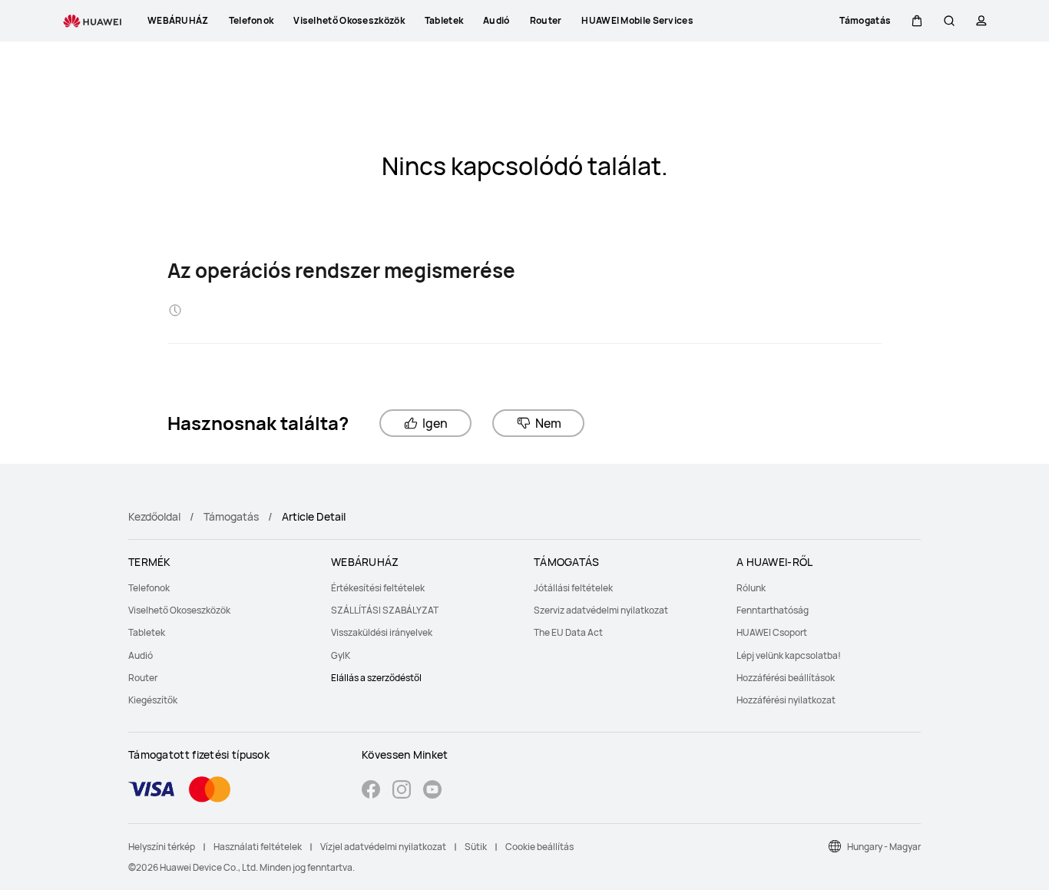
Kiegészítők (152, 699)
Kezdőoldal (154, 516)
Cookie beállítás (539, 846)
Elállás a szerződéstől (376, 677)
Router (142, 677)
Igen (435, 423)
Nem (548, 423)
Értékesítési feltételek (378, 587)
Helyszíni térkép (161, 846)
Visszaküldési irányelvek (381, 632)
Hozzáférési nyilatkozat (786, 699)
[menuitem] (220, 588)
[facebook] (371, 791)
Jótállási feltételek (573, 587)
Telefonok (149, 587)
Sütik (476, 846)
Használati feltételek (257, 846)
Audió (140, 655)
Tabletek (146, 632)
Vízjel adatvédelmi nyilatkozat (383, 846)
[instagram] (401, 791)
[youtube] (432, 791)
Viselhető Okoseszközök (179, 610)
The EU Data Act (568, 632)
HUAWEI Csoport (771, 632)
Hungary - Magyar (884, 846)
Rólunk (751, 587)
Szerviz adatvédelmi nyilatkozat (601, 610)
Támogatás (231, 516)
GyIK (340, 655)
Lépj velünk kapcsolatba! (788, 655)
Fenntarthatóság (772, 610)
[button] (917, 20)
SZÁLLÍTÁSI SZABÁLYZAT (384, 610)
